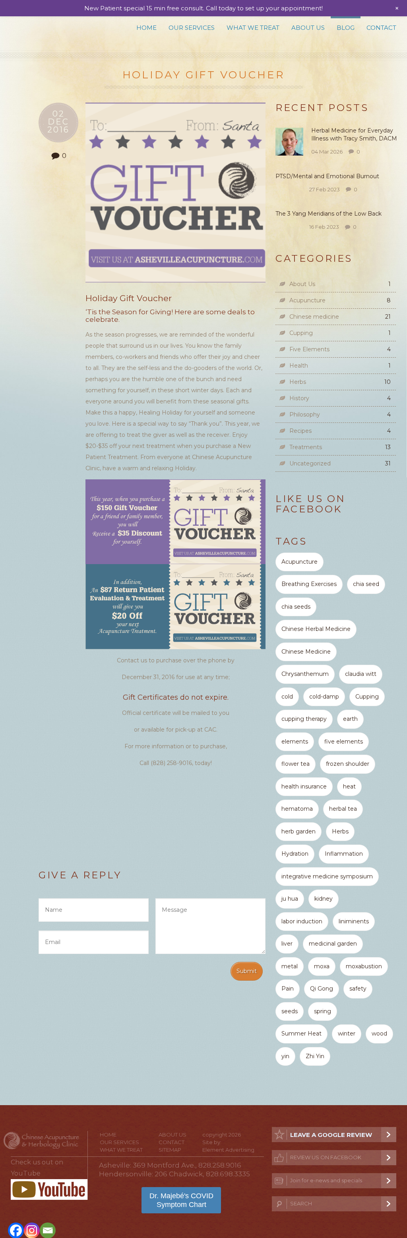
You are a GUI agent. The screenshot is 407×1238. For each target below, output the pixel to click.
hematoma (297, 808)
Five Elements (309, 349)
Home (146, 27)
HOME (108, 1134)
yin (285, 1056)
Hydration (294, 853)
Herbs (297, 381)
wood (379, 1033)
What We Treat (253, 27)
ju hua (289, 898)
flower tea (295, 763)
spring (322, 1011)
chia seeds (295, 606)
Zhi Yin (315, 1056)
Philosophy (304, 414)
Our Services (192, 27)
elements (294, 741)
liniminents (354, 921)
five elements (343, 741)
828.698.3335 (228, 1174)
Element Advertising (228, 1150)
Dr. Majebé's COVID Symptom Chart (181, 1200)
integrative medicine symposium (327, 876)
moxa (321, 966)
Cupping (301, 333)
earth (350, 718)
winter (346, 1033)
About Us (308, 27)
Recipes (300, 430)
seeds (289, 1011)
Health (298, 365)
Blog (346, 27)
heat (349, 786)
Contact (381, 27)
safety (357, 988)
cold (287, 696)
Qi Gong (321, 988)
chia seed (366, 584)
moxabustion (364, 966)
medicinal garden (333, 943)
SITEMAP (170, 1150)
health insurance (304, 786)
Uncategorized (310, 463)
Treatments (305, 447)
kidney (323, 898)
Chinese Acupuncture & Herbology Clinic (56, 30)
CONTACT (171, 1142)
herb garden (298, 831)
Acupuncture (307, 300)
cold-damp (324, 696)
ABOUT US (172, 1134)
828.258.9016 (219, 1165)
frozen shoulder (347, 763)
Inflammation (344, 853)
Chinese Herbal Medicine (316, 629)
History (299, 398)
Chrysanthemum (305, 673)
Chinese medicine (314, 316)
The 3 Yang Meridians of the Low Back (329, 213)
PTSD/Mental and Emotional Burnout (327, 176)
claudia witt (360, 673)
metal (289, 966)
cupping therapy (304, 718)
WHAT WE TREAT (121, 1150)
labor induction (301, 921)
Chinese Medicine (306, 651)
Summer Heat (301, 1033)
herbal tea (343, 808)
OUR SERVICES (119, 1142)
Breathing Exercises (309, 584)
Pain (287, 988)
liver (287, 943)
